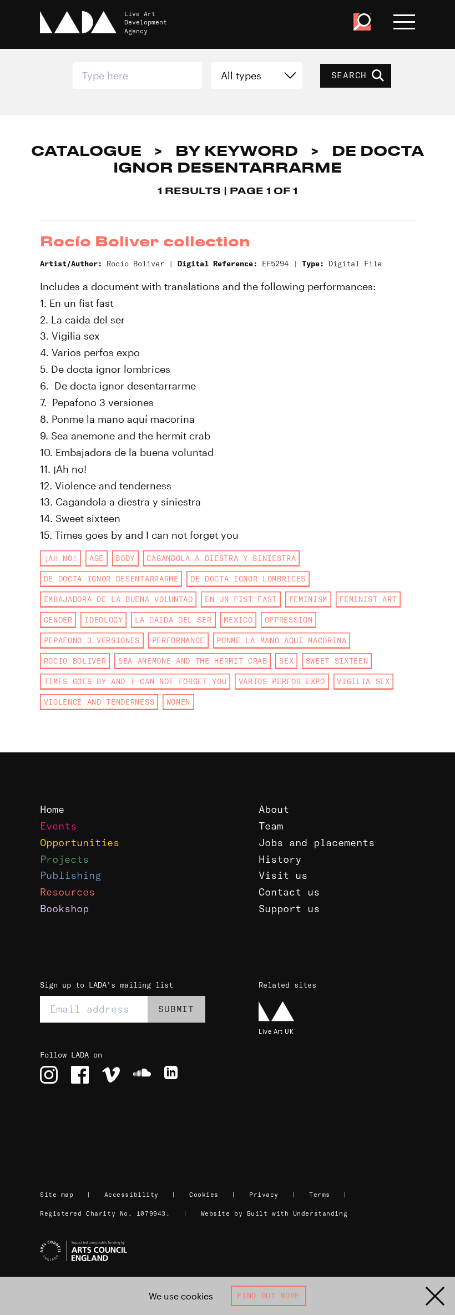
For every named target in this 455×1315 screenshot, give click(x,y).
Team (271, 826)
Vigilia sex (363, 681)
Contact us (289, 892)
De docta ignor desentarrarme (111, 578)
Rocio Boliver (75, 660)
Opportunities (79, 842)
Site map (56, 1194)
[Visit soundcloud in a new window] (142, 1075)
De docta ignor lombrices (248, 578)
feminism (308, 599)
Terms (319, 1194)
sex (286, 660)
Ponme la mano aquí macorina (281, 640)
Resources (67, 892)
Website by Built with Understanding (274, 1213)
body (125, 558)
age (96, 558)
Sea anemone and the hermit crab (192, 660)
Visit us (283, 875)
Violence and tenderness (99, 701)
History (280, 859)
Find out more (268, 1295)
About (274, 809)
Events (58, 826)
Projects (64, 859)
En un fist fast (241, 599)
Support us (289, 908)
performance (178, 640)
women (178, 701)
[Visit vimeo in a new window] (111, 1075)
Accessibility (131, 1194)
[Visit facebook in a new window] (80, 1075)
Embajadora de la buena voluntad (118, 599)
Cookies (204, 1194)
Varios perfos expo (282, 681)
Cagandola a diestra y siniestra (221, 558)
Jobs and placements (317, 842)
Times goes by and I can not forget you (135, 681)
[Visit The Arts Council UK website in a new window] (232, 1251)
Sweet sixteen (337, 660)
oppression (289, 619)
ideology (103, 619)
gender (58, 619)
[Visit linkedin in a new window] (173, 1075)
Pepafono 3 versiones (92, 640)
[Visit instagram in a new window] (49, 1075)
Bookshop (64, 908)
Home (52, 809)
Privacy (264, 1194)
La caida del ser (173, 619)
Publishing (70, 875)
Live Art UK (276, 1031)
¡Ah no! (61, 558)
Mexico (238, 619)
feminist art (368, 599)
